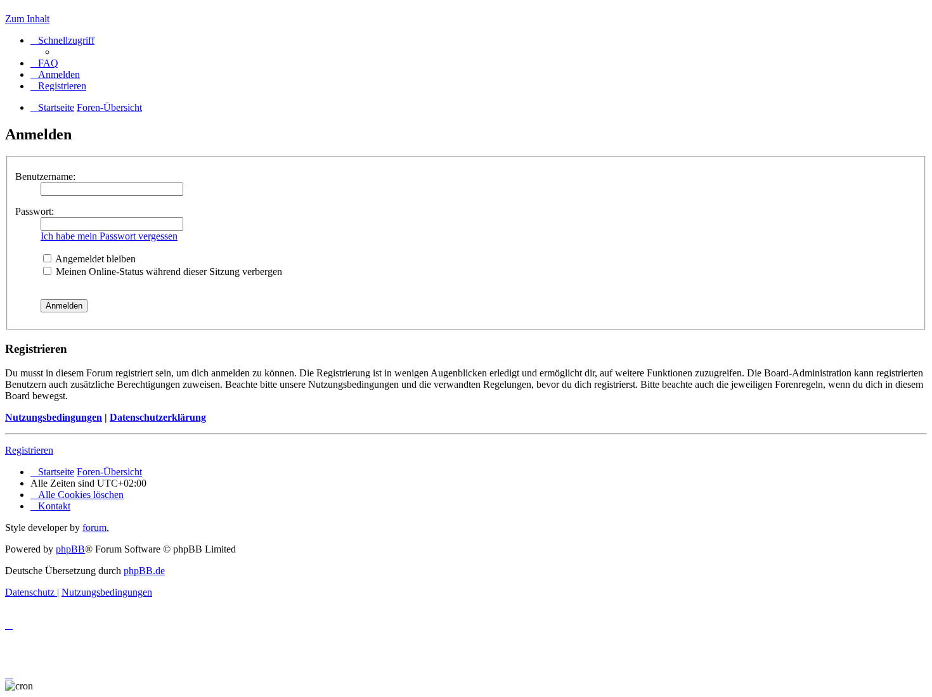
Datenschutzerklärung (158, 417)
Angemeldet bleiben (94, 258)
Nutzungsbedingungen (53, 417)
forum (94, 527)
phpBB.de (144, 570)
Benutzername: (45, 176)
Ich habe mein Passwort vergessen (109, 236)
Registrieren (29, 450)
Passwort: (34, 211)
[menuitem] (44, 63)
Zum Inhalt (27, 18)
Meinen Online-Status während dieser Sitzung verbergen (167, 271)
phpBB (70, 549)
